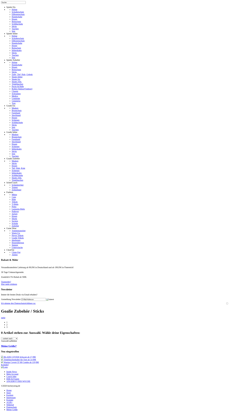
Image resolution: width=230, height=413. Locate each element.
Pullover (15, 211)
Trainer (15, 187)
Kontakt (9, 400)
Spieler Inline (12, 33)
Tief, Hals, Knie (18, 168)
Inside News (11, 372)
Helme (14, 9)
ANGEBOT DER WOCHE (18, 381)
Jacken (14, 214)
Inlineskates (17, 50)
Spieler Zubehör (13, 60)
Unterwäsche (17, 247)
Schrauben (16, 94)
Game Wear (11, 228)
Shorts (14, 219)
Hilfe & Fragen (12, 379)
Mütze (14, 194)
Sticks (14, 26)
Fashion (9, 192)
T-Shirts (15, 204)
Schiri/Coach (11, 182)
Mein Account (12, 374)
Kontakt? (5, 365)
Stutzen (15, 245)
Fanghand (16, 113)
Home (9, 390)
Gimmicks (16, 101)
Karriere (9, 395)
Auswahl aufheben (9, 341)
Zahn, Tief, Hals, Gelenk (22, 74)
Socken (15, 221)
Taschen (15, 29)
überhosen (16, 240)
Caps (14, 197)
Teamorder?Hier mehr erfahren (9, 283)
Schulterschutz (18, 12)
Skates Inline (17, 77)
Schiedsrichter (18, 185)
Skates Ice (16, 79)
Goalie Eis (10, 106)
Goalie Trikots (18, 238)
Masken (15, 108)
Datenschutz (11, 407)
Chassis (15, 91)
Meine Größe (12, 409)
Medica (15, 96)
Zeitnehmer (16, 190)
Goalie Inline (11, 132)
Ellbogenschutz (18, 14)
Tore (14, 103)
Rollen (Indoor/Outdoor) (22, 89)
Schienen (15, 120)
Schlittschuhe (17, 24)
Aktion (15, 255)
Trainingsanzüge (19, 231)
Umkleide (16, 98)
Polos (14, 206)
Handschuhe (17, 17)
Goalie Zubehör (13, 158)
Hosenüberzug (18, 243)
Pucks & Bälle (18, 86)
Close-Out (16, 252)
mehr (3, 318)
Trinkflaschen (17, 84)
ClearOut (10, 250)
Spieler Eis (10, 7)
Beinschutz (16, 21)
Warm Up (16, 233)
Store (8, 393)
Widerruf (10, 405)
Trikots (15, 202)
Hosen (14, 19)
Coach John (11, 376)
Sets (13, 31)
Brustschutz (17, 110)
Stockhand (16, 115)
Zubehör (15, 226)
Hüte (14, 199)
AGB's (9, 402)
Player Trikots (17, 235)
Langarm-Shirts (18, 209)
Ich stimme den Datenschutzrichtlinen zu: (18, 303)
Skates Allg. (17, 82)
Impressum (11, 397)
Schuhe (15, 223)
